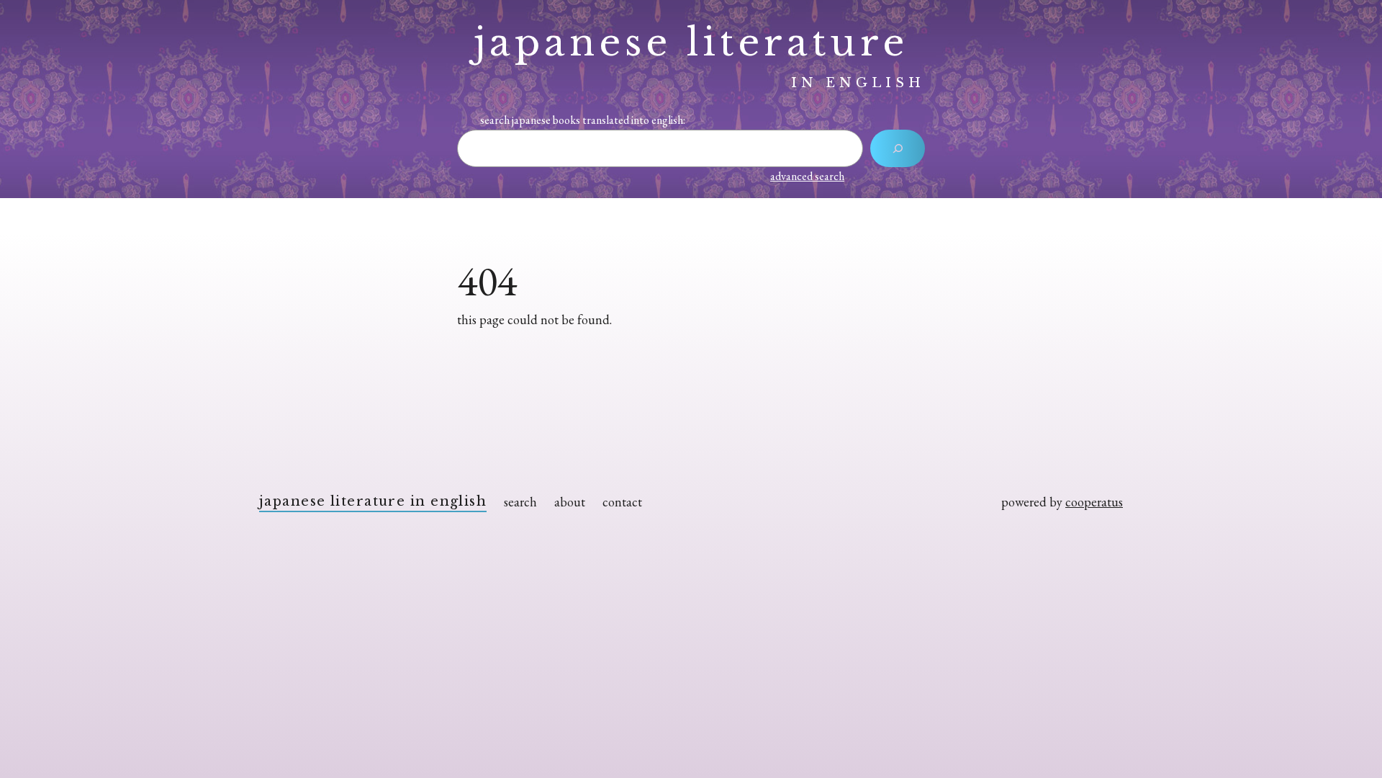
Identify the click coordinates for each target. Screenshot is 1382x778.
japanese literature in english (373, 501)
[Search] (897, 148)
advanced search (807, 176)
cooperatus (1094, 501)
